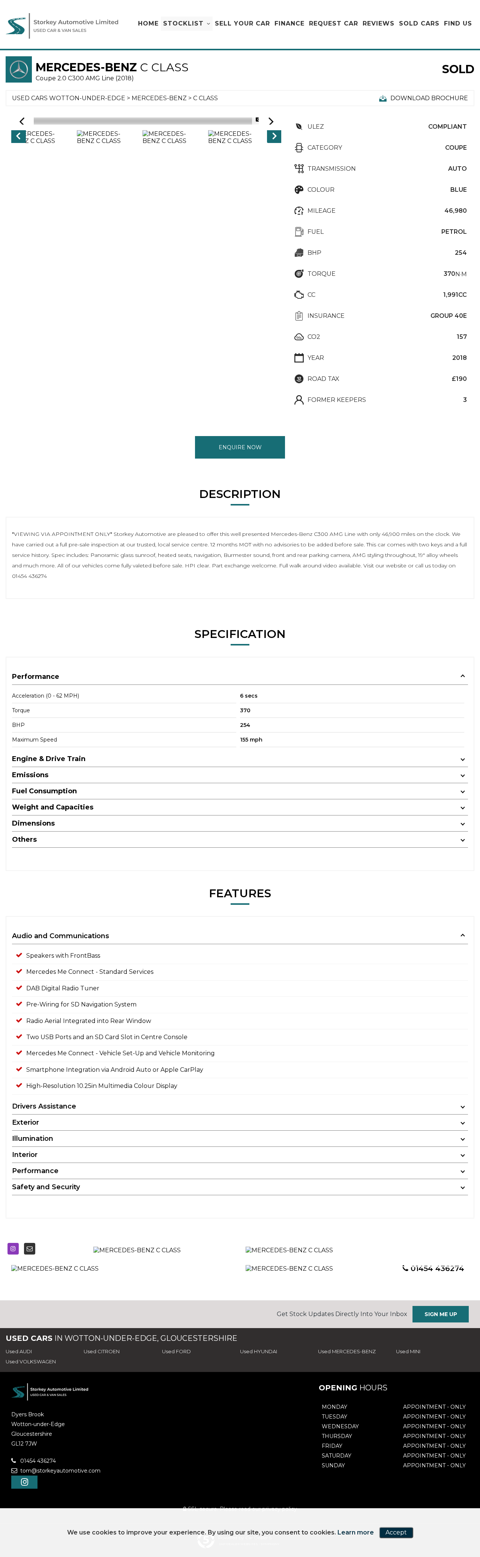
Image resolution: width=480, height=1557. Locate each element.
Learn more (356, 1532)
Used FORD (176, 1351)
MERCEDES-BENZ (159, 98)
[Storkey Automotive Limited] (62, 26)
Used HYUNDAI (258, 1351)
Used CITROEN (102, 1351)
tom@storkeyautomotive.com (59, 1470)
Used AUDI (19, 1351)
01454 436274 (37, 1461)
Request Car (333, 23)
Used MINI (408, 1351)
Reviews (378, 23)
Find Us (458, 23)
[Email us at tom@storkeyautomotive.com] (29, 1249)
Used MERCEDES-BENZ (347, 1351)
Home (148, 23)
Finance (289, 23)
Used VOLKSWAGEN (31, 1361)
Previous (18, 137)
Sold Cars (419, 23)
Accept (396, 1532)
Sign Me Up (440, 1314)
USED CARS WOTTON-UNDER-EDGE (68, 98)
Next (275, 137)
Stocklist (183, 23)
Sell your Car (242, 23)
